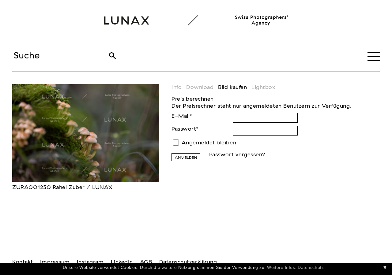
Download (199, 87)
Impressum (55, 262)
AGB (146, 262)
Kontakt (22, 262)
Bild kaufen (232, 87)
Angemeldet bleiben (209, 143)
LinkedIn (122, 262)
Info (177, 87)
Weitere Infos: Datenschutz (295, 267)
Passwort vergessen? (237, 155)
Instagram (90, 262)
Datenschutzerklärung (188, 262)
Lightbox (263, 87)
